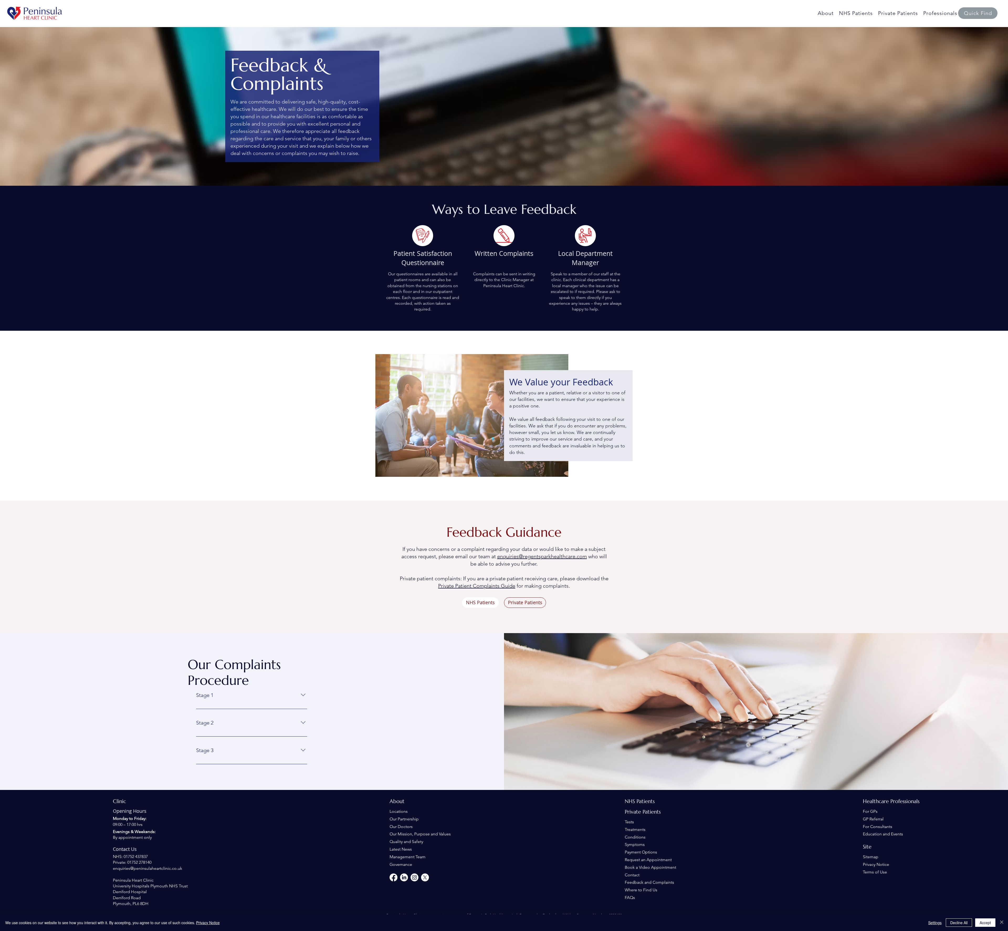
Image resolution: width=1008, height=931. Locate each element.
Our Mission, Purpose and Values (420, 833)
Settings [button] (935, 922)
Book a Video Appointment (650, 867)
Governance (401, 864)
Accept (985, 922)
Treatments (635, 829)
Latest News (401, 849)
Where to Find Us (641, 889)
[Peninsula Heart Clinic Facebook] (393, 877)
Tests (629, 821)
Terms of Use (875, 872)
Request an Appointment (648, 859)
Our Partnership (404, 818)
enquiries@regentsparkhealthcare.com (542, 556)
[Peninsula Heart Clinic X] (425, 877)
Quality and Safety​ (406, 841)
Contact (632, 874)
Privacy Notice (876, 864)
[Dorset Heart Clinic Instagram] (414, 877)
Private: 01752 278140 (132, 862)
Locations (399, 811)
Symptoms (635, 844)
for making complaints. (542, 586)
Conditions (635, 837)
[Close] (1002, 922)
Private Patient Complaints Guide (476, 586)
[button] (978, 13)
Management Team (408, 856)
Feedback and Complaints (649, 882)
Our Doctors (401, 826)
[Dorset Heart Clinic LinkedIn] (404, 877)
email (461, 556)
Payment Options (641, 852)
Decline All (959, 922)
